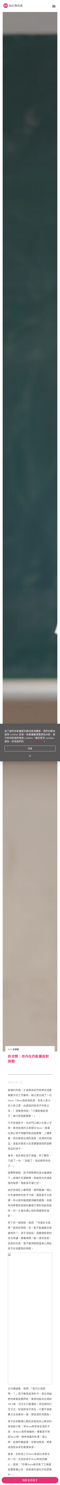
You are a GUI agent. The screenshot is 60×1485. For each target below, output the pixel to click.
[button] (54, 6)
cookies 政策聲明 (33, 741)
